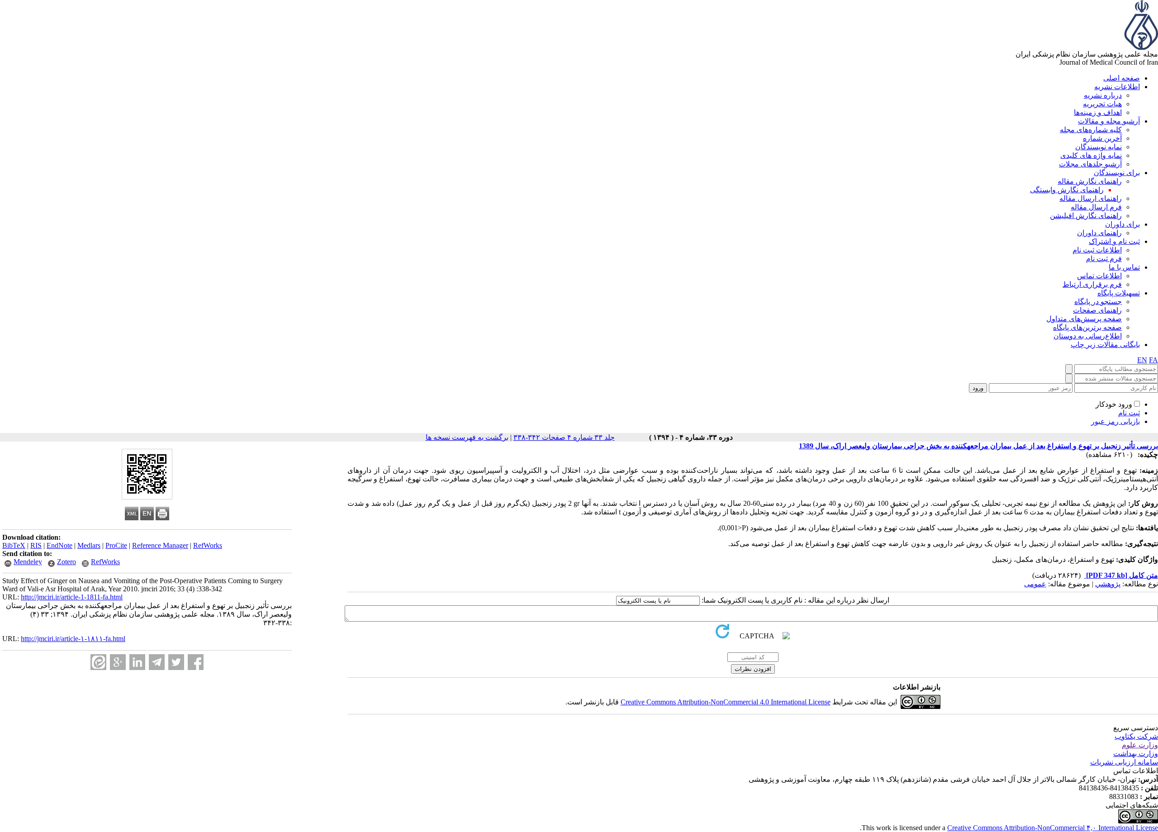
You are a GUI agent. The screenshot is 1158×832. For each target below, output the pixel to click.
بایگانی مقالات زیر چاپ (1105, 344)
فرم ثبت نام (1104, 258)
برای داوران (1122, 224)
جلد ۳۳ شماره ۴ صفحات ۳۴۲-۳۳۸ (564, 437)
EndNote (59, 545)
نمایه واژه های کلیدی (1091, 155)
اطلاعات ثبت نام (1097, 250)
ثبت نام (1129, 413)
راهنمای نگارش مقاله (1090, 181)
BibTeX (13, 545)
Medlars (88, 545)
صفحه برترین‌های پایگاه (1087, 327)
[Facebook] (196, 662)
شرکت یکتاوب (1136, 736)
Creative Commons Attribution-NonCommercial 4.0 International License (726, 702)
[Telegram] (157, 662)
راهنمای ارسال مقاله (1090, 198)
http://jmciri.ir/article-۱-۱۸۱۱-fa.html (73, 638)
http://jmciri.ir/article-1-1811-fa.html (72, 597)
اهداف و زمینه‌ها (1098, 112)
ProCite (116, 545)
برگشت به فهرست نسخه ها (467, 437)
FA (1153, 360)
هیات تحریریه (1102, 104)
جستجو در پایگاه (1098, 301)
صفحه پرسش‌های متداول (1084, 319)
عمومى (1035, 584)
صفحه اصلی (1121, 78)
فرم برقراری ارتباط (1092, 284)
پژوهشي (1107, 584)
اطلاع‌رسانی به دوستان (1088, 336)
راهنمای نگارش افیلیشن (1086, 215)
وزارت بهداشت (1135, 753)
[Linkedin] (137, 662)
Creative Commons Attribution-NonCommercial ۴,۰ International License (1052, 828)
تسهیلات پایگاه (1118, 293)
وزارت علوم (1140, 745)
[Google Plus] (118, 662)
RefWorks (207, 545)
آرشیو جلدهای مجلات (1090, 164)
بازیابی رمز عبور (1115, 421)
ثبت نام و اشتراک (1114, 241)
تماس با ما (1124, 267)
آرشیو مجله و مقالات (1109, 121)
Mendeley (28, 562)
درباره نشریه (1103, 95)
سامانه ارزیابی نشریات (1124, 762)
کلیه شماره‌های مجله (1091, 129)
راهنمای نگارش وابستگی (1067, 190)
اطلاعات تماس (1099, 276)
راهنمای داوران (1099, 233)
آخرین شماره (1102, 138)
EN (1142, 360)
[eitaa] (98, 662)
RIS (36, 545)
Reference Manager (160, 545)
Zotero (66, 562)
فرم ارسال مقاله (1096, 207)
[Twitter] (176, 662)
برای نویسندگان (1117, 172)
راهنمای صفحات (1097, 310)
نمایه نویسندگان (1098, 147)
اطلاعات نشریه (1117, 86)
